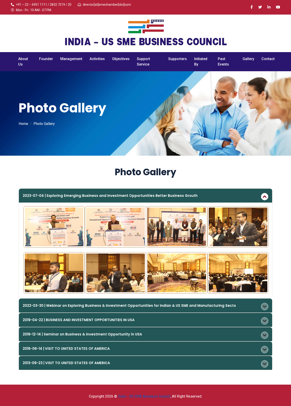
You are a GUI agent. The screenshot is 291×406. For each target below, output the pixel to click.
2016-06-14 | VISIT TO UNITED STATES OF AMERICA (66, 348)
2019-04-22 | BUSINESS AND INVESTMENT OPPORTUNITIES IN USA (79, 319)
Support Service (143, 61)
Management (71, 59)
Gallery (248, 59)
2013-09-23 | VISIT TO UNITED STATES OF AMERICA (66, 362)
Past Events (223, 61)
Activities (97, 59)
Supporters (177, 59)
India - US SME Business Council (144, 396)
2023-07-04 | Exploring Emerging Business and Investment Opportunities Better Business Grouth (110, 195)
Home (23, 124)
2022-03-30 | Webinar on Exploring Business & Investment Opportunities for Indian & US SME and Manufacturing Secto (129, 305)
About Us (23, 61)
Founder (46, 59)
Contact (268, 59)
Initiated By (200, 61)
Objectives (121, 59)
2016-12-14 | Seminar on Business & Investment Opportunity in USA (82, 334)
